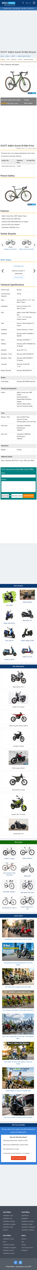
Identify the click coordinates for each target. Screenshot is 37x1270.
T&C (23, 1248)
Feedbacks (25, 1250)
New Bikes (24, 8)
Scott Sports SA (18, 266)
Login (29, 3)
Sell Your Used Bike (18, 1125)
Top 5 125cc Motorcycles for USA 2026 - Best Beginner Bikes (18, 1037)
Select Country (23, 2)
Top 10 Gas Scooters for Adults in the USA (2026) (18, 1117)
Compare (26, 100)
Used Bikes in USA (8, 1215)
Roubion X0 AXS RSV (10, 249)
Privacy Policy (29, 1248)
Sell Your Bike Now (18, 1158)
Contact (24, 1245)
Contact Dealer (18, 277)
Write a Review (28, 103)
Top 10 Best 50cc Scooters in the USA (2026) (18, 987)
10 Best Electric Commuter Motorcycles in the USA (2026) (18, 964)
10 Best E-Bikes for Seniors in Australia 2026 (18, 1091)
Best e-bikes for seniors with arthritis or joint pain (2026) (18, 1063)
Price (3, 59)
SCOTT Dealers (5, 260)
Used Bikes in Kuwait (8, 1253)
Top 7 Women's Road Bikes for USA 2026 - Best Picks (18, 1010)
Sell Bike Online (7, 8)
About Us (24, 1239)
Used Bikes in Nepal (27, 1224)
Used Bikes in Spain (8, 1250)
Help (23, 1242)
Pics (8, 59)
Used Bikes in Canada (9, 1221)
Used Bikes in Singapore (9, 1248)
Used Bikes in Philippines (28, 1227)
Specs (20, 59)
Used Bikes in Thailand (28, 1230)
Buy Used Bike (16, 8)
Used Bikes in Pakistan (28, 1221)
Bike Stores (31, 8)
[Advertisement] (18, 30)
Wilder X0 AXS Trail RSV (26, 249)
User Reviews (28, 59)
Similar (13, 59)
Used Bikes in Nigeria (9, 1245)
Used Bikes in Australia (9, 1224)
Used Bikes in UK (7, 1218)
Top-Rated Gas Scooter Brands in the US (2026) (18, 939)
